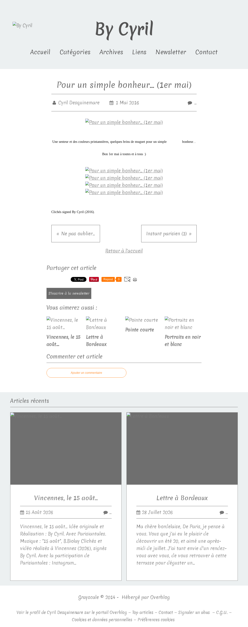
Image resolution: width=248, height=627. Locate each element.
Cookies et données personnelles (102, 619)
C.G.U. (222, 612)
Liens (139, 52)
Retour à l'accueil (124, 251)
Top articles (142, 612)
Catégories (75, 52)
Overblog (160, 597)
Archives (111, 52)
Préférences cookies (156, 619)
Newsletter (170, 52)
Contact (206, 52)
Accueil (40, 52)
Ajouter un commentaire (86, 373)
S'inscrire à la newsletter (68, 293)
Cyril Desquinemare (65, 612)
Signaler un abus (194, 612)
